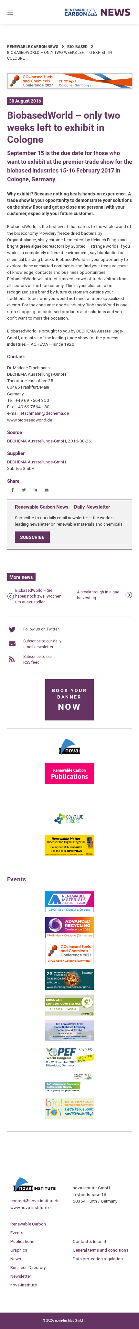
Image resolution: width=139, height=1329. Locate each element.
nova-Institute (23, 1284)
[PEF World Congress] (69, 1066)
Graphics (18, 1250)
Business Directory (28, 1267)
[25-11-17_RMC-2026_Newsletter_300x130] (69, 911)
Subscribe (32, 537)
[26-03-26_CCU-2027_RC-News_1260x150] (69, 87)
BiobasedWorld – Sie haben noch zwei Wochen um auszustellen (38, 596)
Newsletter (20, 1276)
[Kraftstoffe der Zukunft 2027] (69, 1091)
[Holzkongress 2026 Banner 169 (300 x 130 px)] (69, 988)
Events (16, 1232)
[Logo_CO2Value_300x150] (69, 829)
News (15, 1258)
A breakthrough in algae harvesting (98, 595)
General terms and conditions (100, 1250)
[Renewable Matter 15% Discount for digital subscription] (69, 855)
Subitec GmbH (21, 468)
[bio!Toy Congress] (69, 1117)
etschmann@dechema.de (44, 413)
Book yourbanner (69, 700)
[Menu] (19, 12)
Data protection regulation (98, 1258)
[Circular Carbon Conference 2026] (69, 1014)
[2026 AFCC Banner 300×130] (69, 1040)
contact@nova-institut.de (34, 1200)
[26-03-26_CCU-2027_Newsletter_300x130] (69, 962)
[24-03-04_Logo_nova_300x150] (69, 757)
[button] (12, 490)
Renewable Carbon (28, 1223)
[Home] (97, 12)
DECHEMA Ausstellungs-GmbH (36, 461)
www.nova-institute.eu (31, 1207)
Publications (22, 1241)
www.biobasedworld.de (29, 419)
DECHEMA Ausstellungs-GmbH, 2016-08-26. (49, 440)
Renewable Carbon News (32, 47)
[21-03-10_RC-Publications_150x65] (69, 783)
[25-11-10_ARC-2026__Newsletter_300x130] (69, 937)
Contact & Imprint (89, 1241)
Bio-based (77, 47)
